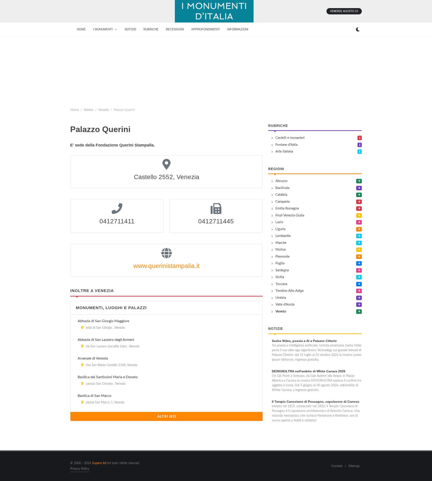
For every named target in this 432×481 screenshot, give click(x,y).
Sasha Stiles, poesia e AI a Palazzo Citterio (304, 341)
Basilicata (282, 188)
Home (74, 110)
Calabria (281, 194)
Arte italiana (284, 151)
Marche (280, 243)
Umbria (280, 297)
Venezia (103, 110)
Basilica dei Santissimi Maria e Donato (108, 377)
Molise (280, 249)
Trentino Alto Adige (289, 290)
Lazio (279, 222)
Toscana (281, 284)
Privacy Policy (79, 468)
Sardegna (282, 270)
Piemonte (282, 256)
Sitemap (354, 466)
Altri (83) (166, 416)
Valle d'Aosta (284, 304)
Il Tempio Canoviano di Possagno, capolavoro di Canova (315, 401)
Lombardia (282, 236)
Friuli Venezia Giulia (289, 215)
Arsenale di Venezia (93, 358)
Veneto (88, 110)
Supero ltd (99, 463)
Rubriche (278, 126)
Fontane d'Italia (286, 144)
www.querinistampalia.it (166, 265)
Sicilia (279, 277)
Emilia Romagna (287, 208)
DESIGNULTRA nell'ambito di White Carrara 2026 (308, 371)
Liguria (280, 229)
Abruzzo (281, 181)
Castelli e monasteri (290, 137)
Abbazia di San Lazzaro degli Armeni (106, 340)
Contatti (336, 466)
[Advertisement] (216, 70)
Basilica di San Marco (94, 396)
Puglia (279, 263)
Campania (282, 201)
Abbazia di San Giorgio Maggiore (103, 321)
